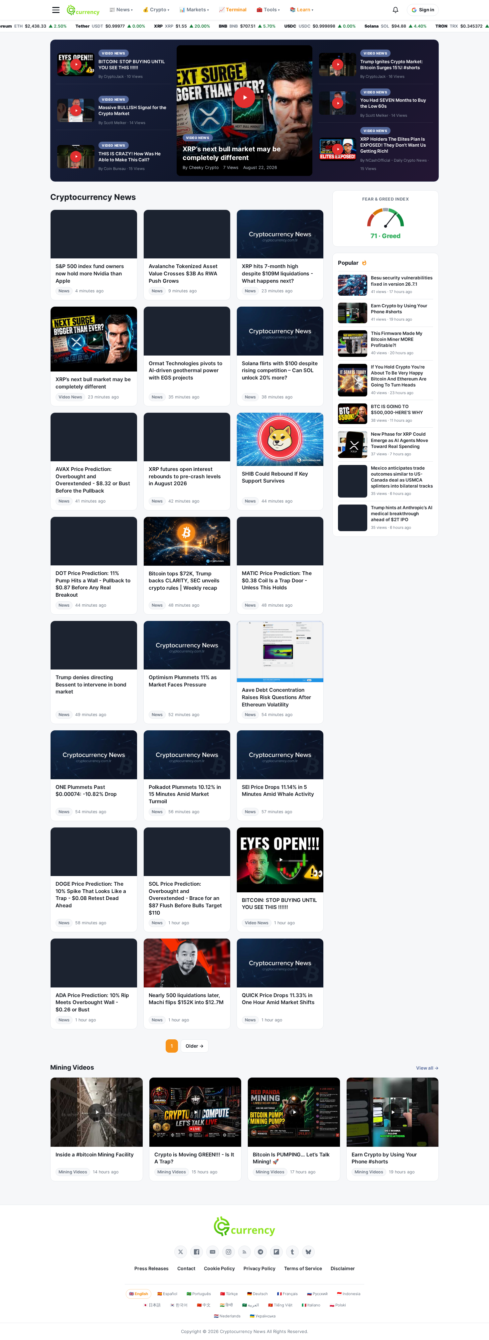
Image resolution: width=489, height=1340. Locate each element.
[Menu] (56, 10)
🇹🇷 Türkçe (229, 1293)
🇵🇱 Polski (338, 1305)
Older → (195, 1046)
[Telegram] (260, 1252)
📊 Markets (194, 10)
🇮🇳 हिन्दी (226, 1305)
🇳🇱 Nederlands (227, 1316)
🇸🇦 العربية (250, 1305)
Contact (186, 1268)
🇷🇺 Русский (317, 1293)
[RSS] (244, 1252)
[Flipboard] (276, 1252)
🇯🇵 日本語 (152, 1305)
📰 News (121, 10)
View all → (427, 1068)
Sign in (426, 9)
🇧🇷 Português (199, 1293)
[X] (180, 1252)
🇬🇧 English (138, 1293)
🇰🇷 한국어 (179, 1305)
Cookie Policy (219, 1268)
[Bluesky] (308, 1252)
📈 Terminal (232, 10)
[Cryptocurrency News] (83, 10)
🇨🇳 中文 (204, 1305)
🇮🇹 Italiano (311, 1305)
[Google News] (212, 1252)
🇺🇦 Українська (262, 1316)
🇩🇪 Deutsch (257, 1293)
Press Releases (151, 1268)
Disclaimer (343, 1268)
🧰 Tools (268, 10)
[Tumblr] (292, 1252)
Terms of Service (303, 1268)
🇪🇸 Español (167, 1293)
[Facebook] (196, 1252)
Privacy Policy (259, 1268)
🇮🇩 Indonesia (348, 1293)
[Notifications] (395, 10)
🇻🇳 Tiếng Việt (280, 1305)
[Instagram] (228, 1252)
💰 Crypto (156, 10)
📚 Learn (301, 10)
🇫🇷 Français (287, 1293)
